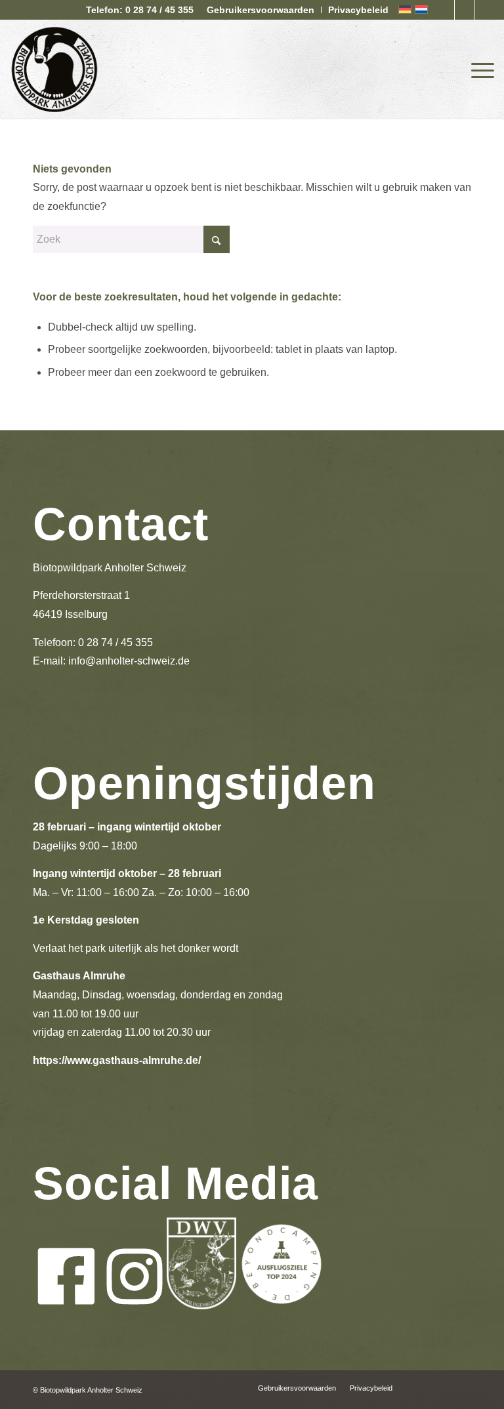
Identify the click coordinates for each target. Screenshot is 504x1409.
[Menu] (479, 69)
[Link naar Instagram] (464, 10)
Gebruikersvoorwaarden (260, 10)
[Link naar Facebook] (444, 10)
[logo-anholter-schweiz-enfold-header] (54, 69)
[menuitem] (261, 10)
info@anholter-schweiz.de (129, 660)
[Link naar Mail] (484, 10)
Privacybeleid (358, 10)
